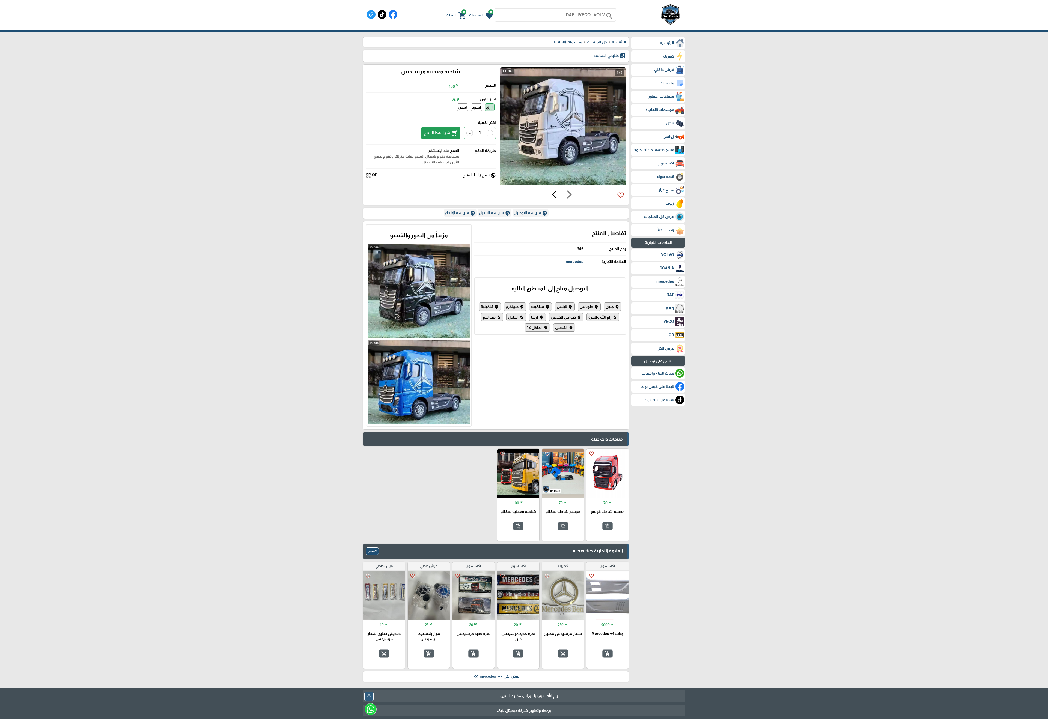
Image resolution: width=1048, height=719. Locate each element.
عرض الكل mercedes (496, 676)
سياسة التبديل (494, 213)
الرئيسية (619, 42)
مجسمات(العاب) (568, 42)
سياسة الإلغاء (460, 213)
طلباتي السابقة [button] (609, 56)
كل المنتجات (597, 42)
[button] (481, 15)
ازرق (489, 107)
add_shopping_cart (607, 526)
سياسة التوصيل (530, 213)
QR (372, 175)
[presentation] (569, 195)
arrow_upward (369, 696)
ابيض (462, 107)
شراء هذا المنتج (441, 133)
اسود (476, 107)
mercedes (574, 261)
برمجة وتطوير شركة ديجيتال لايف (524, 710)
